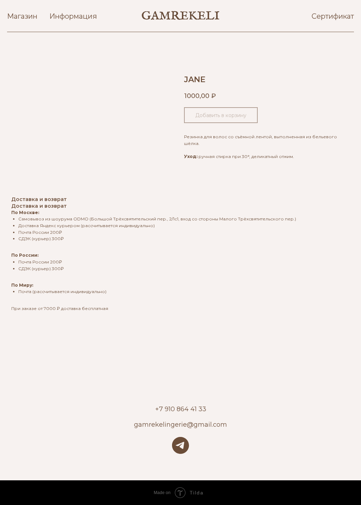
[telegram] (180, 445)
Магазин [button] (22, 16)
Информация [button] (73, 16)
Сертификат (333, 16)
